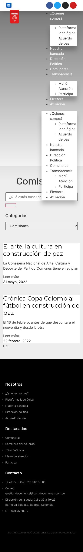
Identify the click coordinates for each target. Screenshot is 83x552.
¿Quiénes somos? (57, 116)
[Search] (10, 205)
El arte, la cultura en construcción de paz (33, 250)
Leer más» (11, 277)
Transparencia (61, 74)
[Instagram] (65, 5)
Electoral (57, 99)
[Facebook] (49, 5)
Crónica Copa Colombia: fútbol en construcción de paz (41, 305)
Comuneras (59, 69)
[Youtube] (73, 5)
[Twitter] (57, 5)
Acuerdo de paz (65, 40)
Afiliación (57, 104)
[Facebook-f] (46, 541)
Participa (66, 94)
